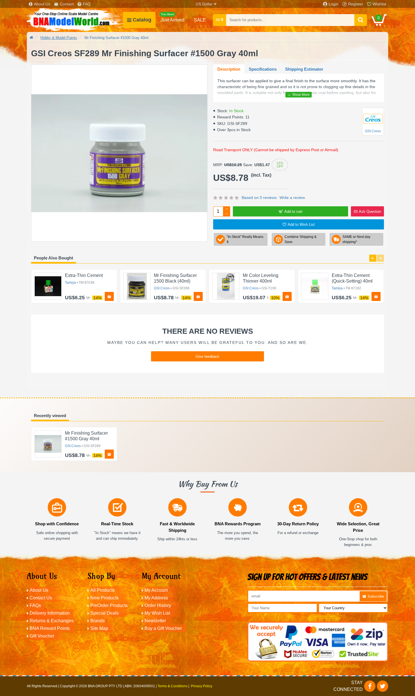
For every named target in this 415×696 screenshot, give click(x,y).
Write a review (292, 197)
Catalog (142, 20)
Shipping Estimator (304, 69)
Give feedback (207, 356)
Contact (67, 4)
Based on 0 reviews (259, 197)
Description (228, 69)
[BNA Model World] (75, 20)
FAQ (87, 4)
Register (355, 4)
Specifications (263, 69)
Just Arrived (172, 17)
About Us (42, 4)
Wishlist (379, 4)
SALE (200, 20)
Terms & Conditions (172, 686)
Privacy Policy (201, 686)
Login (333, 4)
